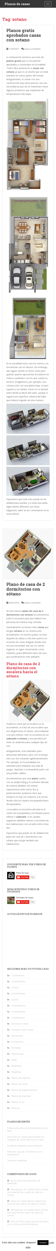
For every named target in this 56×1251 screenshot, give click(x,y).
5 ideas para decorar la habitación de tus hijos (27, 1129)
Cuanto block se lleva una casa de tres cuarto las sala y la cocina (27, 1192)
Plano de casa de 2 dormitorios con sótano (25, 589)
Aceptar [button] (43, 1242)
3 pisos (14, 999)
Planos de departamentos (24, 1089)
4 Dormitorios (18, 1005)
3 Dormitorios (18, 993)
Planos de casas (17, 4)
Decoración (17, 1035)
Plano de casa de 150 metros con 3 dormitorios (25, 1153)
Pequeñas (16, 1071)
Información (17, 1053)
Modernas (16, 1065)
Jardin (14, 1059)
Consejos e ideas (19, 1023)
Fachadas (16, 1047)
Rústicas (15, 1108)
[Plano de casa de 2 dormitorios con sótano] (28, 553)
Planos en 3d (17, 1102)
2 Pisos (15, 987)
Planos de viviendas (21, 1096)
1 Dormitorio (17, 975)
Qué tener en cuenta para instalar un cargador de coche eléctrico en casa (25, 1138)
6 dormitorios (18, 1017)
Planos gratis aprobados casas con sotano (23, 35)
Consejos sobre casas (22, 1029)
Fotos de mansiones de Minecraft (23, 1182)
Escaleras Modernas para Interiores (25, 1145)
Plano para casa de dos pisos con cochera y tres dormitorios (28, 1223)
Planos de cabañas (20, 1077)
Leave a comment (32, 48)
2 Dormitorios (18, 981)
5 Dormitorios (18, 1011)
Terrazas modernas (17, 1160)
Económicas (17, 1041)
